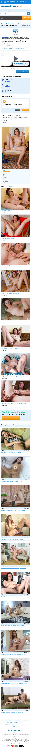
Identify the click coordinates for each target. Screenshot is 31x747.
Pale (17, 48)
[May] (15, 148)
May (13, 24)
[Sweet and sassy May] (15, 309)
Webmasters (9, 722)
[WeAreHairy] (15, 730)
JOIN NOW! (27, 18)
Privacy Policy (26, 720)
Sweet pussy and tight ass (8, 238)
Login (17, 110)
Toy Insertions (16, 47)
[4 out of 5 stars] (16, 69)
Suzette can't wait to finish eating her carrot (12, 539)
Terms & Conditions (17, 720)
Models (8, 24)
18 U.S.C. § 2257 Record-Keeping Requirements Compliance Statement (15, 725)
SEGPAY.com (27, 741)
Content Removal (24, 743)
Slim (27, 47)
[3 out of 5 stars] (15, 69)
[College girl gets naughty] (15, 254)
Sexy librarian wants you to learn (10, 293)
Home (3, 24)
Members (16, 722)
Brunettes (23, 47)
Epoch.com (9, 740)
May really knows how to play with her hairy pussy (15, 376)
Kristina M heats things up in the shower (11, 481)
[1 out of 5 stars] (11, 69)
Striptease (4, 48)
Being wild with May (7, 210)
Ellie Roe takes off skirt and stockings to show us (13, 568)
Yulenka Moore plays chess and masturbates (12, 625)
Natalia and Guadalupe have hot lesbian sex (12, 712)
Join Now (25, 110)
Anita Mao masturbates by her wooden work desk (13, 510)
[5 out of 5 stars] (18, 69)
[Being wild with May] (15, 199)
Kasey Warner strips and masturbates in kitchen (13, 654)
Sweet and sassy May (7, 320)
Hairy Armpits (11, 48)
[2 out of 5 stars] (13, 69)
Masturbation (8, 47)
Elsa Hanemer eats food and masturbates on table (14, 683)
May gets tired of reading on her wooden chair (14, 403)
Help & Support (8, 720)
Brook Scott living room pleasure (9, 597)
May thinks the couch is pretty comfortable (13, 348)
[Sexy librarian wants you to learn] (15, 281)
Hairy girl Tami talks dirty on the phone (11, 452)
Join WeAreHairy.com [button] (11, 418)
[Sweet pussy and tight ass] (15, 226)
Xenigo (8, 45)
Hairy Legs (21, 48)
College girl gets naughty (8, 265)
